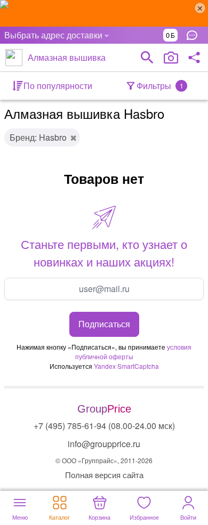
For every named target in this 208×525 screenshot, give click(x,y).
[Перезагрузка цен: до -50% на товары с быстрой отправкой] (104, 13)
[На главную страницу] (14, 57)
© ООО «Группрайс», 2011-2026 (104, 460)
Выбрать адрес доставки (53, 35)
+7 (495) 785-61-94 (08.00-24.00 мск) (104, 425)
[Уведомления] (195, 35)
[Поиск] (147, 57)
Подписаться (104, 324)
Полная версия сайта (104, 474)
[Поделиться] (194, 57)
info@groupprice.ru (104, 444)
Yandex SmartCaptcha (126, 365)
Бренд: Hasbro (38, 137)
